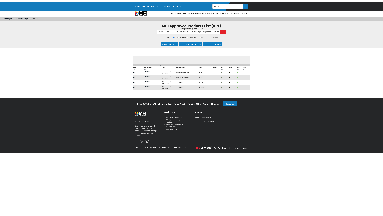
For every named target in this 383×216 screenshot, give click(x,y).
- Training (168, 122)
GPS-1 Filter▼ (208, 65)
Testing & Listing (193, 13)
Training (203, 13)
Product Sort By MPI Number (190, 44)
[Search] (245, 6)
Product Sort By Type (213, 44)
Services (236, 148)
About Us (217, 148)
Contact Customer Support (203, 122)
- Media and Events (171, 129)
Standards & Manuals (225, 13)
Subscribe (230, 104)
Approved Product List (179, 13)
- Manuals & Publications (173, 124)
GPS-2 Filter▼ (231, 65)
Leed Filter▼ (186, 65)
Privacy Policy (226, 148)
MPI (2, 19)
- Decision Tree (170, 127)
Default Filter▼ (137, 65)
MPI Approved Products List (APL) (17, 19)
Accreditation (211, 13)
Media (246, 13)
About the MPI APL (169, 44)
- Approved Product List (173, 117)
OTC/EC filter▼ (162, 65)
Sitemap (244, 148)
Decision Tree (238, 13)
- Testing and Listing (172, 120)
